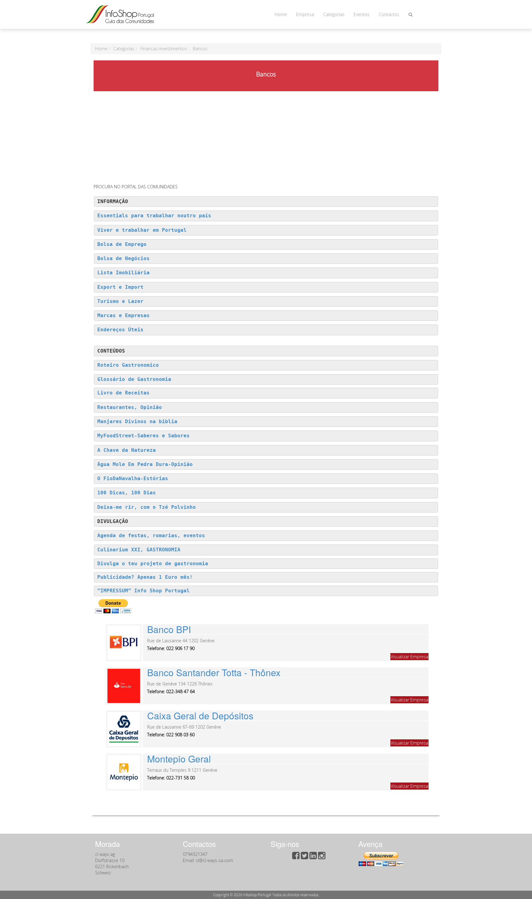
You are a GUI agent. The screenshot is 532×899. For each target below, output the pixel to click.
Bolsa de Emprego (122, 244)
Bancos (200, 48)
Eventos (361, 14)
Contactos (389, 14)
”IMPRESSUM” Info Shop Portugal (143, 591)
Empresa (305, 14)
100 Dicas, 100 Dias (126, 493)
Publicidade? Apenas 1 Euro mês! (145, 577)
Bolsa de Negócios (123, 258)
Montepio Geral (179, 758)
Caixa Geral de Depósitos (200, 715)
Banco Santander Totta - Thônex (213, 672)
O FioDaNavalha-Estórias (132, 478)
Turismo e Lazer (120, 301)
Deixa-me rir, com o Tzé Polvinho (146, 507)
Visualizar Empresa (409, 657)
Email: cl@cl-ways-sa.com (208, 860)
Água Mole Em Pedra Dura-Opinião (145, 464)
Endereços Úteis (120, 330)
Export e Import (120, 287)
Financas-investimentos (163, 48)
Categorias (334, 14)
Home (281, 14)
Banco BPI (169, 629)
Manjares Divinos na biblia (137, 421)
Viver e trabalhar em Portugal (142, 230)
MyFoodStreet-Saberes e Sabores (143, 436)
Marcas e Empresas (123, 315)
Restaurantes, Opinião (129, 407)
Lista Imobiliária (123, 273)
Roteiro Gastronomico (128, 365)
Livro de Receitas (123, 393)
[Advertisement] (266, 137)
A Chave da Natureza (126, 450)
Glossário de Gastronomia (134, 379)
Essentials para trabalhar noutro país (154, 216)
